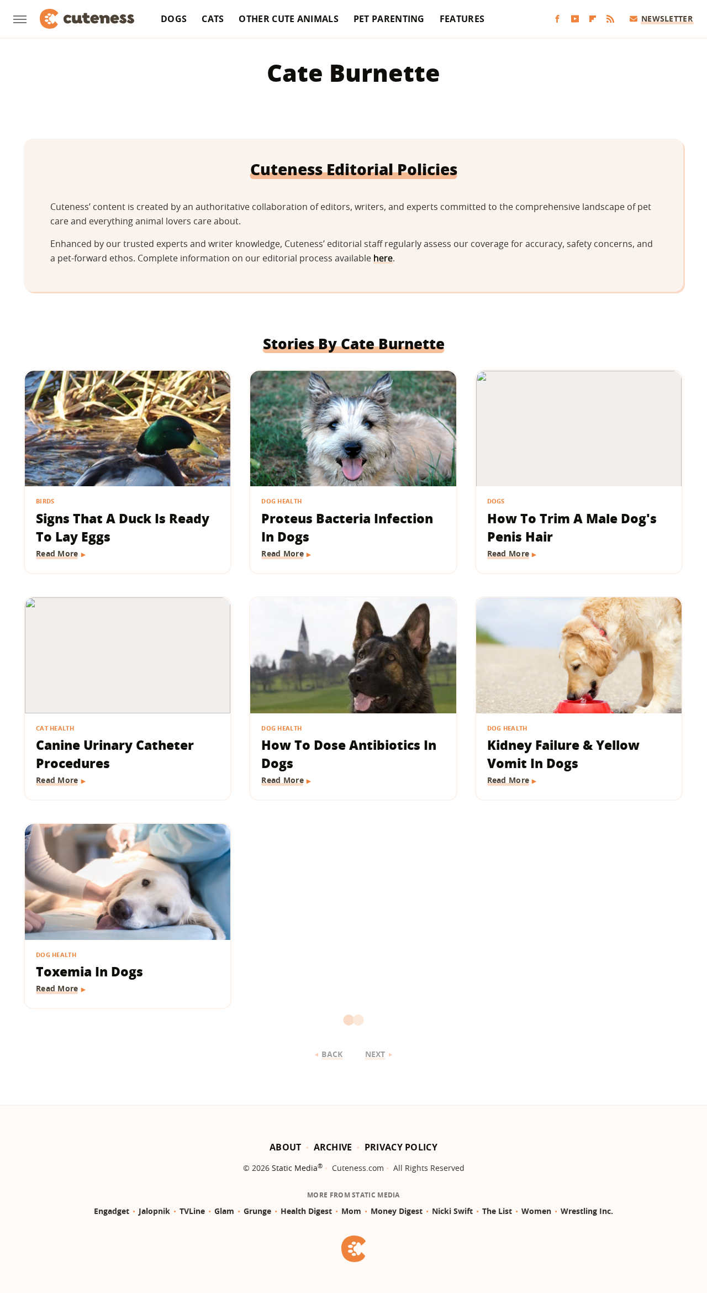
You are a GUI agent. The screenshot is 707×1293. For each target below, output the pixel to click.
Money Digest (397, 1211)
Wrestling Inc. (587, 1211)
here (383, 258)
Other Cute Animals (288, 19)
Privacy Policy (401, 1147)
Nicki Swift (452, 1211)
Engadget (111, 1211)
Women (536, 1211)
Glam (224, 1211)
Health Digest (306, 1211)
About (286, 1147)
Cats (213, 19)
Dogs (174, 19)
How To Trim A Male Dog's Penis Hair (572, 527)
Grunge (257, 1211)
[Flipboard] (592, 19)
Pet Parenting (389, 19)
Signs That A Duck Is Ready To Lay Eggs (122, 527)
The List (497, 1211)
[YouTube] (575, 19)
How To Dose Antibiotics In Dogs (348, 754)
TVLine (192, 1211)
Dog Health (281, 501)
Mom (351, 1211)
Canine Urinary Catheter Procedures (115, 754)
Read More (57, 553)
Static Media (295, 1168)
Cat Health (55, 728)
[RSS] (610, 19)
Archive (333, 1147)
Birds (45, 501)
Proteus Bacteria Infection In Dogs (347, 527)
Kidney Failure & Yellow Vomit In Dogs (563, 754)
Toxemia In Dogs (89, 971)
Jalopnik (154, 1211)
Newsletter (667, 18)
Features (462, 19)
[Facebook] (557, 19)
